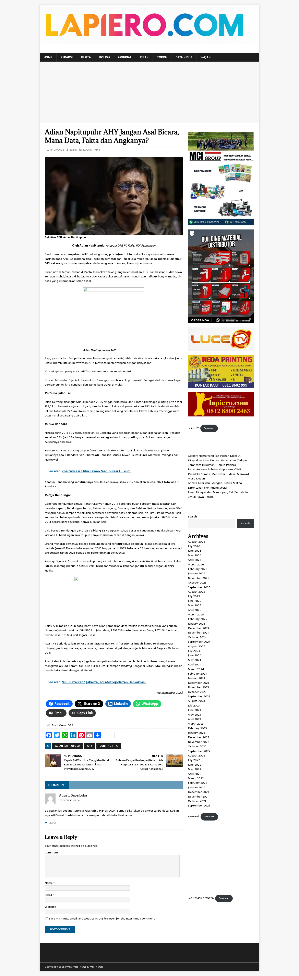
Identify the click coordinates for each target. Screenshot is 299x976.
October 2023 (197, 692)
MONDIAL (125, 57)
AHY (89, 746)
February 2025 (197, 619)
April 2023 (194, 719)
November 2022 (198, 742)
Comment (51, 852)
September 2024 (199, 641)
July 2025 (194, 596)
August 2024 (196, 646)
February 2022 (197, 782)
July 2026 (194, 546)
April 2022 (194, 774)
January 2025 (196, 623)
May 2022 (194, 769)
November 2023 (198, 687)
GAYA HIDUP (184, 57)
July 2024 (194, 651)
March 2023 (196, 723)
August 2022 (196, 755)
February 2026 (197, 569)
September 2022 (199, 751)
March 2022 (196, 778)
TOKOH (162, 57)
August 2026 (196, 541)
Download (209, 428)
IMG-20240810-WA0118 (201, 898)
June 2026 (194, 550)
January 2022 (196, 787)
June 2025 (194, 601)
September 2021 (199, 805)
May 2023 (194, 714)
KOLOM (104, 57)
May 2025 (194, 605)
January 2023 (196, 732)
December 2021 (198, 792)
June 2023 (194, 710)
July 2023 (194, 705)
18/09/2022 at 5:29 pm (69, 800)
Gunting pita (108, 746)
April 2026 (194, 560)
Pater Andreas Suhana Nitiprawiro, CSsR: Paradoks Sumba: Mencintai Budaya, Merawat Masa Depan (218, 474)
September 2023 (199, 696)
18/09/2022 (57, 150)
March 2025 (196, 614)
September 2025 (199, 587)
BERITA (86, 57)
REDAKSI (67, 57)
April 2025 (194, 610)
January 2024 (196, 678)
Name (49, 883)
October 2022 (197, 746)
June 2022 (194, 764)
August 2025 (196, 591)
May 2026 (194, 555)
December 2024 (199, 628)
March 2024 (196, 669)
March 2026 (196, 564)
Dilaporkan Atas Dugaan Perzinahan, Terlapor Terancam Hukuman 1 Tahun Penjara (218, 462)
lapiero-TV (193, 428)
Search (192, 516)
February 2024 (197, 673)
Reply (52, 823)
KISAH (144, 57)
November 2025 (198, 578)
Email (49, 895)
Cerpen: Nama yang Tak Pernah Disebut (214, 455)
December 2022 (198, 737)
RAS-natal (193, 816)
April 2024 (194, 664)
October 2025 (197, 582)
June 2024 (194, 655)
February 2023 (197, 728)
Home (48, 57)
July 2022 (194, 760)
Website (50, 906)
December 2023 (198, 682)
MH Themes (96, 967)
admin (73, 150)
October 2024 (197, 637)
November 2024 (198, 632)
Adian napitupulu (67, 746)
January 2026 (196, 573)
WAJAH (206, 57)
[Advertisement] (149, 92)
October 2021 (197, 801)
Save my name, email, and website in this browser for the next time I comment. (102, 918)
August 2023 (196, 701)
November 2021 (198, 796)
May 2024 (194, 660)
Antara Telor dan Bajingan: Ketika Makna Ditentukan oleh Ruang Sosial (215, 485)
